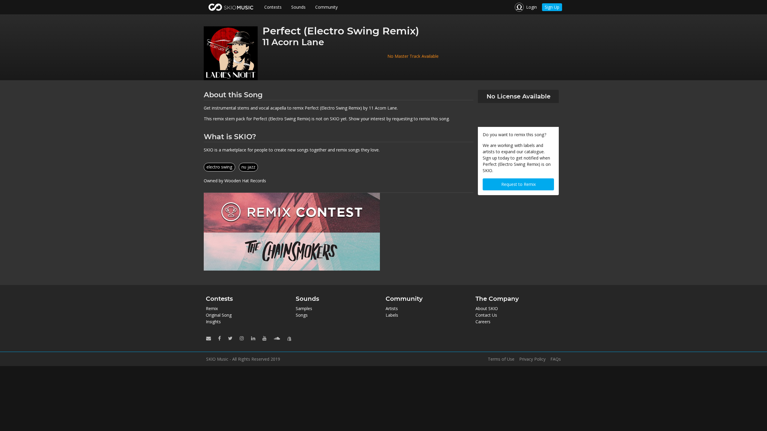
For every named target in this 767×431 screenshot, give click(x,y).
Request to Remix (518, 184)
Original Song (219, 315)
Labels (392, 315)
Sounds (298, 7)
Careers (482, 321)
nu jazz (248, 167)
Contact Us (486, 315)
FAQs (555, 359)
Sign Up (552, 7)
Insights (213, 321)
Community (326, 7)
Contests (273, 7)
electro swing (219, 167)
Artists (392, 308)
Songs (302, 315)
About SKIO (486, 308)
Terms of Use (501, 359)
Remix (212, 308)
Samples (304, 308)
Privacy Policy (532, 359)
